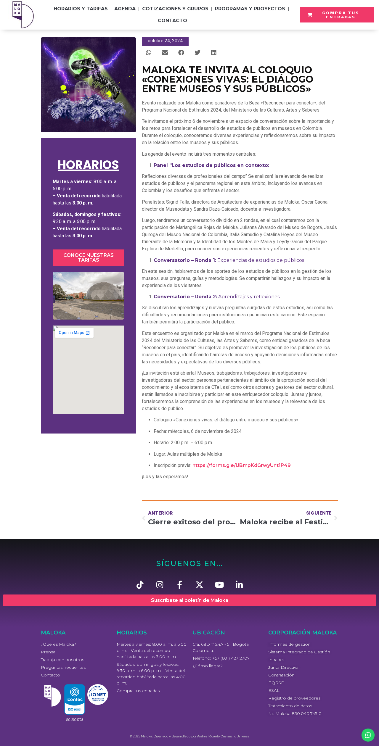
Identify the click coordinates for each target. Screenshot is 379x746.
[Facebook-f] (180, 585)
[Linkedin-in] (239, 585)
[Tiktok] (140, 585)
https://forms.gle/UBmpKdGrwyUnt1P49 (241, 465)
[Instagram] (160, 585)
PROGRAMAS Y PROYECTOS (250, 9)
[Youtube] (219, 585)
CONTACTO (172, 20)
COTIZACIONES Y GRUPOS (175, 9)
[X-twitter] (199, 585)
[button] (148, 52)
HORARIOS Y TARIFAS (81, 9)
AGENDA (125, 9)
